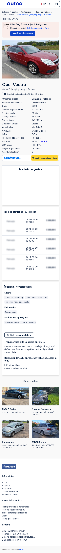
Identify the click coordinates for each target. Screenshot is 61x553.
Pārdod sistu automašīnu (13, 509)
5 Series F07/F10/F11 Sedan (14, 410)
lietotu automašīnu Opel (38, 28)
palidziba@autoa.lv (26, 537)
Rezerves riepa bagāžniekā (17, 302)
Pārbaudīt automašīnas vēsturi (44, 158)
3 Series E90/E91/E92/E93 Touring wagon (43, 444)
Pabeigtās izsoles (10, 518)
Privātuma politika (10, 494)
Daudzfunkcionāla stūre (36, 297)
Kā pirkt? (6, 485)
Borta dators (10, 312)
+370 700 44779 (19, 534)
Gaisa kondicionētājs (14, 297)
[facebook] (9, 466)
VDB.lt (21, 550)
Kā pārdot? (7, 488)
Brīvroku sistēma (28, 322)
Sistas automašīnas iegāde (14, 512)
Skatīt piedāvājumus (23, 33)
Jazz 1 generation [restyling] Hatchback (14, 444)
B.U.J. (4, 482)
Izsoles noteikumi (10, 491)
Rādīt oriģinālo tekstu (20, 335)
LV (44, 4)
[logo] (15, 4)
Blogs (4, 515)
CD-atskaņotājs (12, 322)
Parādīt (44, 141)
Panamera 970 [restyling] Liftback (43, 412)
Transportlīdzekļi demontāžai (16, 506)
